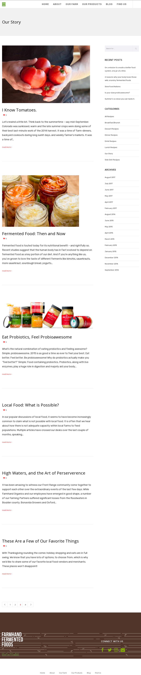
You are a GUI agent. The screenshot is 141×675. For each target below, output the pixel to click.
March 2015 (109, 239)
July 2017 (109, 183)
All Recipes (109, 116)
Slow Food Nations (112, 86)
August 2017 (110, 177)
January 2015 (110, 251)
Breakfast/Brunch (112, 123)
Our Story (109, 154)
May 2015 (109, 227)
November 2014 (111, 264)
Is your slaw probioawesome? (117, 93)
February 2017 (111, 208)
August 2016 (110, 214)
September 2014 (112, 270)
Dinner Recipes (111, 135)
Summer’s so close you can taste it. (120, 99)
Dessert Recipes (112, 129)
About (52, 673)
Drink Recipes (110, 141)
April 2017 (109, 202)
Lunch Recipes (111, 147)
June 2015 (109, 220)
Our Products (76, 673)
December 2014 (111, 258)
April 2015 (109, 233)
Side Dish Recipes (112, 160)
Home (42, 673)
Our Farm (63, 673)
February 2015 (111, 245)
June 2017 (109, 190)
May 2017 (108, 196)
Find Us (98, 673)
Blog (88, 673)
